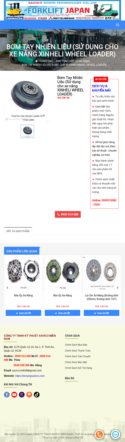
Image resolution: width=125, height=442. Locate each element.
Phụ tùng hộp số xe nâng (73, 61)
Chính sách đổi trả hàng (78, 367)
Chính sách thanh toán (77, 350)
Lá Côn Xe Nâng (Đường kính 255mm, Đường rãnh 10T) (101, 297)
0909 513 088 (69, 214)
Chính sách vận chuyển (78, 356)
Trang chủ (45, 61)
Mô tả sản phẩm (18, 231)
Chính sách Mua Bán (76, 344)
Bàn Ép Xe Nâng (23, 295)
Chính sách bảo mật (76, 362)
